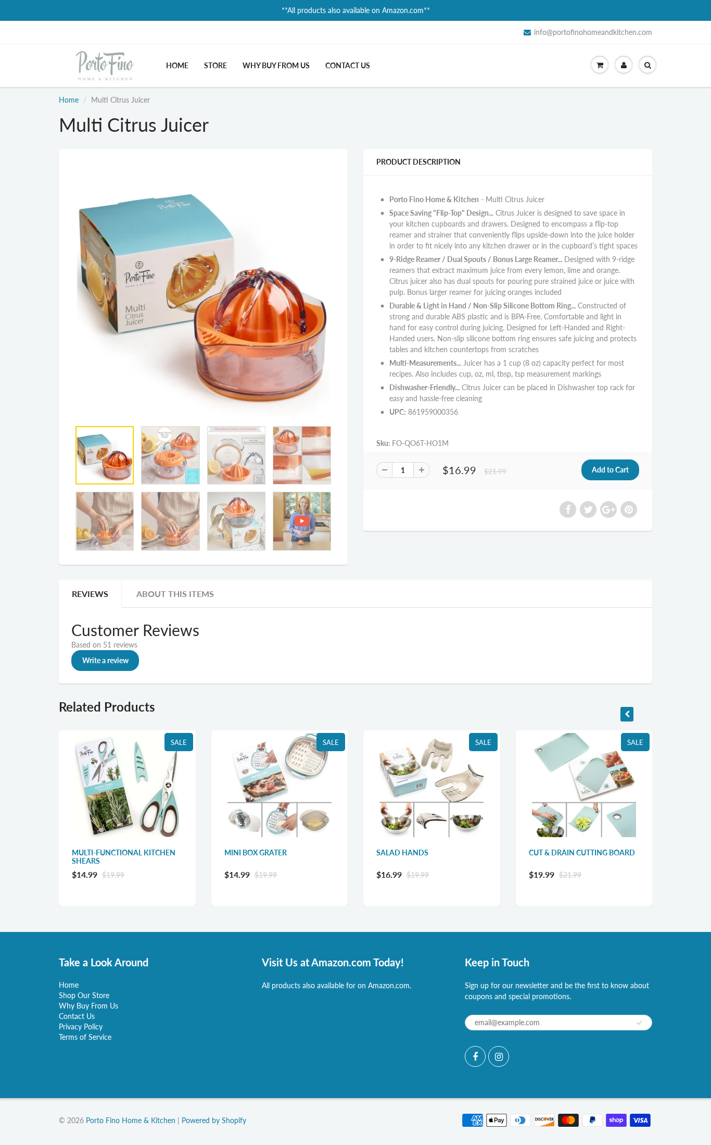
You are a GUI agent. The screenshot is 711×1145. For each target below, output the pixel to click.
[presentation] (626, 714)
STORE (215, 65)
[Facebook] (475, 1056)
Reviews (90, 594)
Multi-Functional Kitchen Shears (123, 856)
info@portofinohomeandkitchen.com (593, 32)
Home (69, 99)
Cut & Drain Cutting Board (582, 852)
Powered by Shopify (214, 1120)
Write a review (105, 660)
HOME (177, 65)
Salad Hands (402, 852)
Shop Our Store (84, 995)
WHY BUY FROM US (276, 65)
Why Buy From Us (88, 1005)
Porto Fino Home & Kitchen (130, 1120)
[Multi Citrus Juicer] (203, 289)
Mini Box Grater (255, 852)
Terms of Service (85, 1036)
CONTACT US (347, 65)
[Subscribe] (639, 1023)
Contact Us (77, 1016)
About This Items (175, 594)
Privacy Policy (81, 1026)
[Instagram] (498, 1056)
